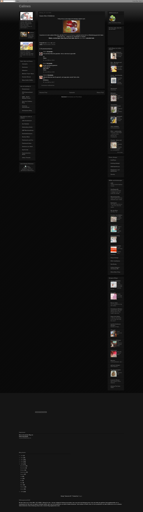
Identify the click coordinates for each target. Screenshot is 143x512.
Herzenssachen (47, 44)
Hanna (44, 63)
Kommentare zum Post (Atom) (74, 96)
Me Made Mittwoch (116, 52)
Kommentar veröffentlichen (47, 85)
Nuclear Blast (26, 136)
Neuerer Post (43, 92)
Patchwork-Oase (26, 143)
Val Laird (113, 292)
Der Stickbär (25, 124)
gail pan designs (115, 365)
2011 (22, 459)
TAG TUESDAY (115, 126)
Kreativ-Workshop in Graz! (119, 119)
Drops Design (114, 257)
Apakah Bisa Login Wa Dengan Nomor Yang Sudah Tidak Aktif (116, 312)
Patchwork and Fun (27, 140)
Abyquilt (113, 330)
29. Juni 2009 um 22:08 (48, 72)
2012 (22, 457)
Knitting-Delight (115, 163)
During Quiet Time (116, 245)
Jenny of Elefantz (115, 280)
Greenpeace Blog (27, 110)
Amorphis (25, 64)
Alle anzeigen (120, 152)
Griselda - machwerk (116, 116)
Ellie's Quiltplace (115, 261)
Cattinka (45, 75)
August (22, 474)
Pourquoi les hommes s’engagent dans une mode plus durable (116, 192)
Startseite (72, 92)
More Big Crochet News (119, 353)
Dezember (22, 466)
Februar (22, 487)
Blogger (80, 496)
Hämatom (24, 70)
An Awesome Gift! (119, 373)
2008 (22, 491)
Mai (21, 480)
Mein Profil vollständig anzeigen (30, 36)
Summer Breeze (26, 77)
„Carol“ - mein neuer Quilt (119, 97)
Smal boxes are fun (119, 333)
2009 (22, 464)
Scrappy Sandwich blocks (119, 218)
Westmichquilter (115, 196)
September (23, 472)
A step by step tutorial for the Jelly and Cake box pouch (116, 319)
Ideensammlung (115, 235)
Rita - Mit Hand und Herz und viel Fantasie (116, 64)
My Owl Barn (114, 210)
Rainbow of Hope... (115, 326)
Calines (25, 6)
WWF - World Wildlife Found (26, 97)
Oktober (22, 470)
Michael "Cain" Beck (28, 73)
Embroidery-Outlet (27, 127)
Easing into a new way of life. (119, 295)
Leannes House (115, 380)
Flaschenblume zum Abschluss (119, 68)
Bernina (113, 360)
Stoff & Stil (25, 149)
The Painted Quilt (115, 370)
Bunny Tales (114, 303)
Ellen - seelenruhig (116, 131)
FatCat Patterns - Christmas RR (115, 268)
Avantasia (25, 67)
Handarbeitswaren (27, 133)
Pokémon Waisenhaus (28, 170)
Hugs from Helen (115, 316)
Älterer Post (100, 92)
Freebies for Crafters (116, 215)
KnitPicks (113, 160)
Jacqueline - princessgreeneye (116, 105)
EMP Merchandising (27, 130)
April (21, 482)
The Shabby (114, 225)
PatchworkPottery (116, 340)
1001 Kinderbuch (27, 120)
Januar (22, 489)
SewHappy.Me (115, 189)
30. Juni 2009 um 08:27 (48, 82)
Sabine (45, 51)
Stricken (53, 44)
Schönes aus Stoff (27, 146)
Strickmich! (114, 88)
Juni (21, 478)
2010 (22, 462)
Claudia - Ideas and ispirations (116, 140)
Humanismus (25, 89)
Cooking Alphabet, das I (116, 361)
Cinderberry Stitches (116, 309)
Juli (21, 476)
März (21, 484)
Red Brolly (114, 264)
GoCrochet (114, 350)
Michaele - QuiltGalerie (114, 93)
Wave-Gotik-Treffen (27, 80)
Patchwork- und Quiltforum (115, 170)
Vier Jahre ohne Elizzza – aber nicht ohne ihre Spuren (116, 206)
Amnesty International (25, 106)
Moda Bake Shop (115, 272)
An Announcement (115, 128)
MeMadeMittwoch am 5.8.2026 (119, 55)
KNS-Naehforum (115, 166)
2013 (22, 455)
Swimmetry (113, 89)
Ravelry (113, 174)
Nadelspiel (114, 203)
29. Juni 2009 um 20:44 (48, 60)
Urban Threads (26, 157)
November (22, 468)
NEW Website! (114, 366)
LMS (112, 183)
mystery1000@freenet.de (25, 438)
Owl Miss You (114, 211)
